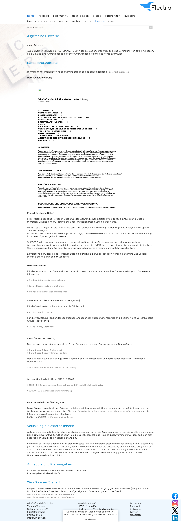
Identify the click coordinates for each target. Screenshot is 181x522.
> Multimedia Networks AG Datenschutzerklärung (51, 367)
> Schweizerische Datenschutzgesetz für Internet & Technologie (108, 411)
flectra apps (80, 16)
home (31, 16)
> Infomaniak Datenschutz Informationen (47, 292)
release (44, 16)
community (60, 16)
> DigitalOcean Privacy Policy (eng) (44, 350)
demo (53, 21)
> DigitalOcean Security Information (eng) (47, 353)
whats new (41, 21)
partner (88, 21)
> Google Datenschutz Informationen (45, 286)
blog (29, 21)
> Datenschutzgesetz (118, 72)
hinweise (100, 21)
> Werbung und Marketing (61, 417)
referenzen (112, 16)
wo (67, 21)
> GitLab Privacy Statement (40, 327)
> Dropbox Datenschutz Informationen (46, 280)
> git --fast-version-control (40, 312)
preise (97, 16)
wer (61, 21)
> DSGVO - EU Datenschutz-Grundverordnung (49, 391)
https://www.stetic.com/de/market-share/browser (50, 497)
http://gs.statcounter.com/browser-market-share (50, 494)
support (129, 16)
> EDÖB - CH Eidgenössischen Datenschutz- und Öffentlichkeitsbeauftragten (65, 385)
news (111, 21)
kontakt (76, 21)
